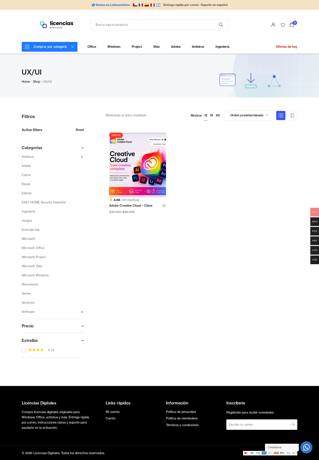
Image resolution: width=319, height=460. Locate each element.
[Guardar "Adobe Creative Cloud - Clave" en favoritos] (162, 206)
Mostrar (196, 115)
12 (205, 115)
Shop (36, 81)
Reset (80, 129)
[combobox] (249, 115)
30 (218, 115)
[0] (292, 24)
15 (211, 115)
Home (26, 81)
